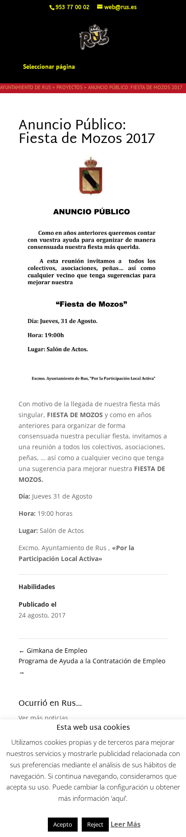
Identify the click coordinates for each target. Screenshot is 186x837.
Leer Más (125, 823)
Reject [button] (95, 824)
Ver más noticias (43, 717)
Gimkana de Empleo (53, 650)
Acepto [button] (62, 824)
